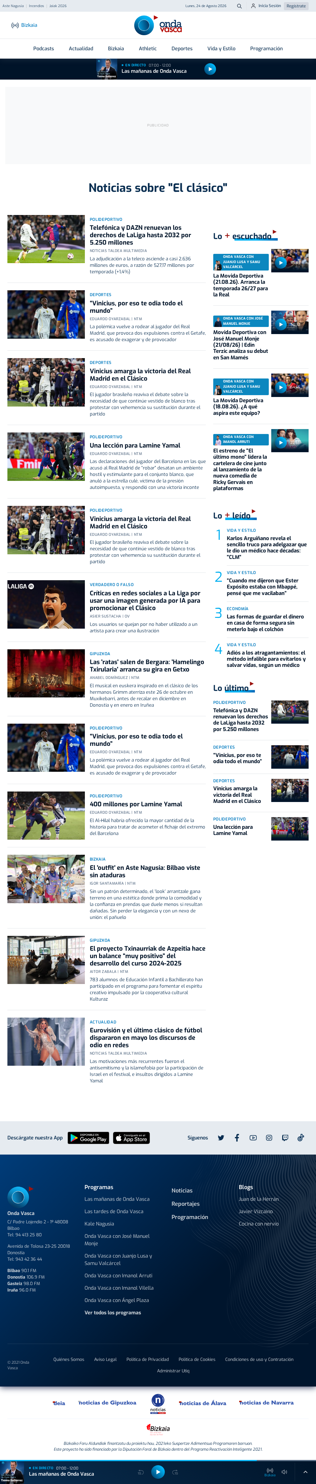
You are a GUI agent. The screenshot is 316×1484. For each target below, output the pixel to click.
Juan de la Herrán (259, 1199)
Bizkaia (116, 48)
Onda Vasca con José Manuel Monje (117, 1240)
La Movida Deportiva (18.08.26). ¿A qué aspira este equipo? (238, 407)
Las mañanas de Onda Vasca (154, 71)
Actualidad (81, 48)
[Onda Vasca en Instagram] (269, 1138)
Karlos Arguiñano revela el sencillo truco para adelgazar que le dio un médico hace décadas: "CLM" (267, 548)
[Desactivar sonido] (284, 1472)
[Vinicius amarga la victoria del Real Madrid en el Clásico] (46, 382)
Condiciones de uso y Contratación (259, 1359)
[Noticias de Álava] (203, 1403)
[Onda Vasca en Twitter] (221, 1138)
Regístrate (296, 6)
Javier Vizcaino (256, 1211)
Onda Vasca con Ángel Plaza (117, 1300)
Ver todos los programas (113, 1312)
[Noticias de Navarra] (267, 1403)
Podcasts (43, 48)
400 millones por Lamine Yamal (136, 804)
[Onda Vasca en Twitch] (285, 1138)
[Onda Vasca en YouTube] (253, 1138)
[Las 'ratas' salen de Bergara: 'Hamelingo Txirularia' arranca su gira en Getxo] (46, 673)
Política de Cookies (197, 1359)
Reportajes (186, 1204)
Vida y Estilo (221, 48)
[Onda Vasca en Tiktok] (300, 1137)
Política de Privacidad (148, 1359)
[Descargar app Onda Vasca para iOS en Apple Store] (131, 1137)
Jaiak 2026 (58, 6)
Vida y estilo (241, 530)
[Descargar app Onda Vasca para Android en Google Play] (88, 1137)
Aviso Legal (105, 1359)
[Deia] (59, 1403)
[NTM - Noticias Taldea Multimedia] (158, 1403)
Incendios (36, 6)
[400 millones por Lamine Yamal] (46, 816)
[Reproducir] (210, 69)
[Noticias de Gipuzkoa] (107, 1403)
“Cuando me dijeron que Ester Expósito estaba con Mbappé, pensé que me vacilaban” (262, 587)
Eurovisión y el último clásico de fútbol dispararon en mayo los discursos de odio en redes (146, 1037)
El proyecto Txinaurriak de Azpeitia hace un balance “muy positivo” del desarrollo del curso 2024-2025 (148, 956)
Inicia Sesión (270, 5)
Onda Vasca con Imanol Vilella (119, 1288)
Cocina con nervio (259, 1224)
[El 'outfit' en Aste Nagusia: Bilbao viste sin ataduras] (46, 879)
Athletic (148, 48)
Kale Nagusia (99, 1224)
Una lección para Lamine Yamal (135, 445)
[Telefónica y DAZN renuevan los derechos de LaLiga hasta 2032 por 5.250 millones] (46, 239)
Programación (266, 48)
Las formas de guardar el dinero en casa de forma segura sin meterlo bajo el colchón (265, 623)
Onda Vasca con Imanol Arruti (118, 1275)
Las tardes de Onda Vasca (114, 1211)
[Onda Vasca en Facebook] (237, 1138)
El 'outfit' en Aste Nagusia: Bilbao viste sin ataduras (145, 871)
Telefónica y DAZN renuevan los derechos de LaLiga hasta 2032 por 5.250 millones (140, 235)
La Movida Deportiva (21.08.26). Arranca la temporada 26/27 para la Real (240, 285)
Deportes (182, 48)
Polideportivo (106, 219)
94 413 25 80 (28, 1235)
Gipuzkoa (100, 653)
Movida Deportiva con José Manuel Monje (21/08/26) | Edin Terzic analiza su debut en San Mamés (240, 345)
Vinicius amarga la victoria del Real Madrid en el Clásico (140, 375)
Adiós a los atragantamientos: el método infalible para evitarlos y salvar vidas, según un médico (266, 659)
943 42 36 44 (28, 1259)
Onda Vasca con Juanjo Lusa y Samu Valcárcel (118, 1260)
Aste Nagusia (13, 6)
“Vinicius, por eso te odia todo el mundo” (136, 307)
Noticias (182, 1190)
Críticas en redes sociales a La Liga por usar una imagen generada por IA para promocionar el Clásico (145, 600)
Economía (238, 608)
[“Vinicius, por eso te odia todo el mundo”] (46, 314)
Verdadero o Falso (112, 584)
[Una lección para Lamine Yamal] (46, 456)
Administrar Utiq (173, 1371)
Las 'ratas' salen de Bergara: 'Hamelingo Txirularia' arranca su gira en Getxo (147, 666)
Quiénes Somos (68, 1359)
